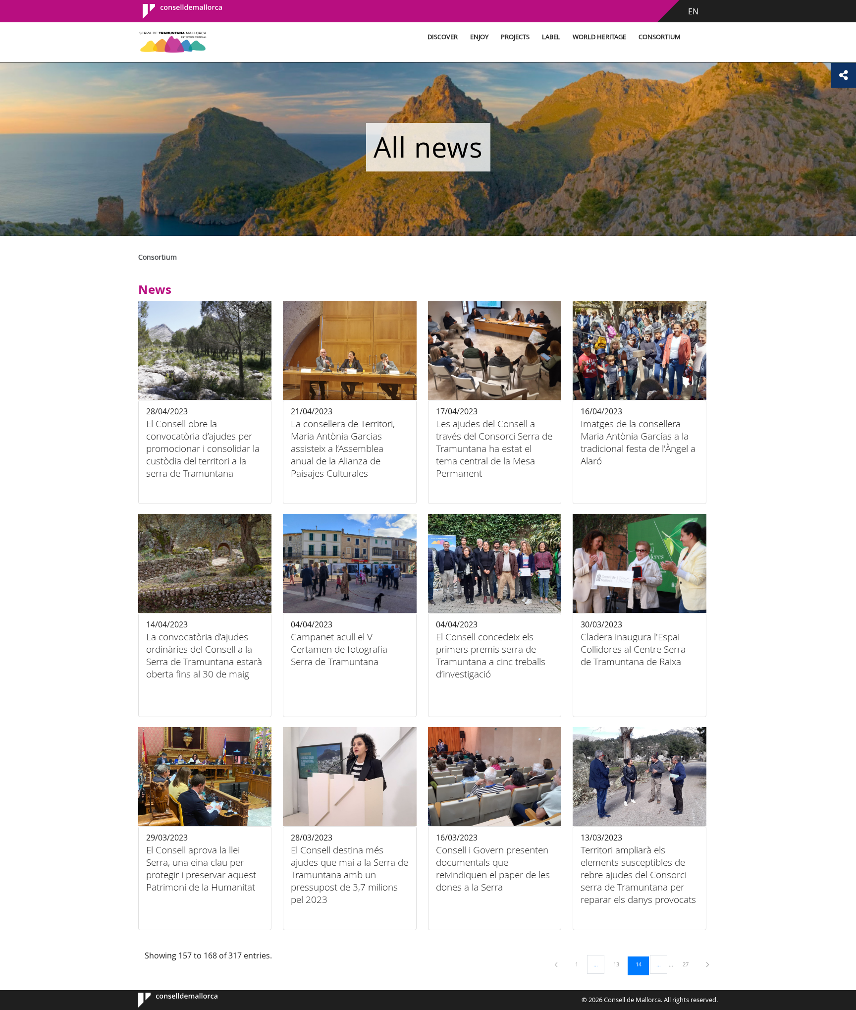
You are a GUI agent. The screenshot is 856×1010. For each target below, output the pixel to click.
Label (551, 37)
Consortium (660, 37)
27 (689, 964)
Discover (443, 37)
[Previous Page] (557, 964)
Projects (515, 37)
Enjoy (479, 37)
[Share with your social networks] (843, 75)
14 (642, 964)
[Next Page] (707, 964)
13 (620, 964)
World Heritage (599, 37)
